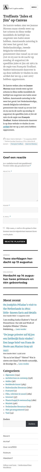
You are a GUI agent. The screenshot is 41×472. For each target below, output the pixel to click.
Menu (34, 7)
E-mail (7, 217)
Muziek (8, 403)
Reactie (7, 171)
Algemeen (10, 375)
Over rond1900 (10, 447)
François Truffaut (17, 144)
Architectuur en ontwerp (16, 378)
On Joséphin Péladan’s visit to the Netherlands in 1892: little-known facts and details (20, 308)
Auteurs (6, 453)
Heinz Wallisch (16, 139)
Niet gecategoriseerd (14, 410)
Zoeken (6, 419)
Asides (8, 381)
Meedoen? (8, 458)
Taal (7, 413)
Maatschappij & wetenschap (18, 400)
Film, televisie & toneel (15, 394)
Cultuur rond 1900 (9, 465)
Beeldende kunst (13, 384)
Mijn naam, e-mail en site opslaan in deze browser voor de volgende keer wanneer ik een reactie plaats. (20, 231)
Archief (6, 441)
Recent (6, 436)
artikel (6, 127)
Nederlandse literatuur (15, 406)
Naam (6, 205)
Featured (9, 391)
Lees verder (21, 329)
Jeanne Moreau (31, 144)
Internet (9, 397)
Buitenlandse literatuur (14, 141)
